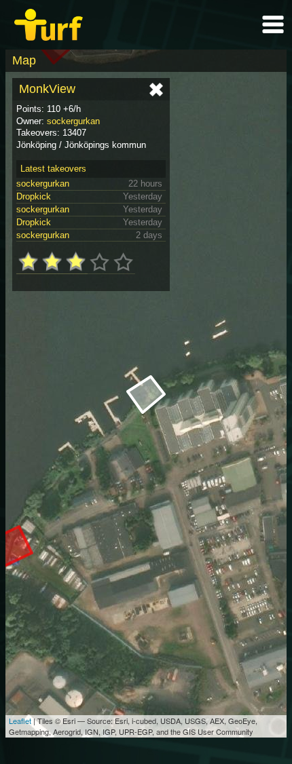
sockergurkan (73, 121)
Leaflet (20, 720)
